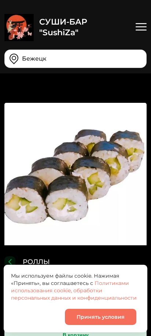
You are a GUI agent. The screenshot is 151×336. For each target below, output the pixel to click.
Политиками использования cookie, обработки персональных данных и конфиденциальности (74, 290)
